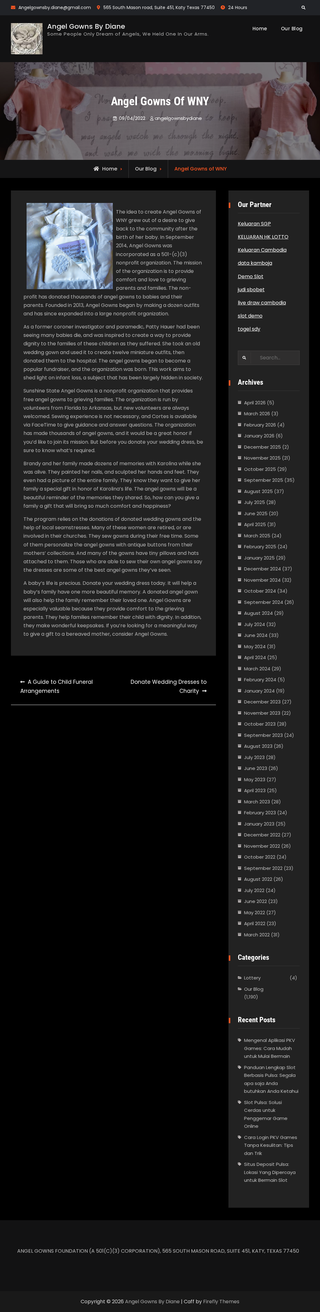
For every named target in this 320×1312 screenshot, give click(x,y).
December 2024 (262, 568)
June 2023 (255, 768)
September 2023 (263, 735)
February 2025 (260, 546)
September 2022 (263, 868)
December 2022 (262, 834)
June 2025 (256, 513)
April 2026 (255, 402)
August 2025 (258, 491)
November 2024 (262, 580)
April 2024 (255, 657)
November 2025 (262, 458)
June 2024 (256, 635)
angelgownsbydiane (178, 118)
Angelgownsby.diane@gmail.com (54, 7)
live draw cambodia (262, 302)
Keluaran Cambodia (262, 250)
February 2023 (260, 812)
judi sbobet (251, 289)
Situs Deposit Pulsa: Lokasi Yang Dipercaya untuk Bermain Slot (270, 1172)
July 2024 (254, 624)
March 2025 (257, 535)
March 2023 (257, 801)
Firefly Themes (221, 1301)
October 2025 (260, 469)
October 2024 (260, 591)
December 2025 (262, 447)
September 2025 (263, 480)
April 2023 (255, 790)
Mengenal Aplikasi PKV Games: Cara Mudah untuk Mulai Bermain (269, 1048)
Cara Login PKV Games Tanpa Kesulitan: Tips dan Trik (270, 1145)
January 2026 (259, 435)
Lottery (252, 977)
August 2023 (258, 746)
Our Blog (292, 28)
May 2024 (255, 646)
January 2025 (259, 558)
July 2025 (254, 502)
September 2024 (263, 602)
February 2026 (260, 425)
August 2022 (258, 879)
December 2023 (262, 701)
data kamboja (255, 263)
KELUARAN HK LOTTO (263, 236)
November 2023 (262, 713)
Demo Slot (250, 276)
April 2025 (255, 524)
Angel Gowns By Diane (86, 26)
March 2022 (257, 934)
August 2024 (258, 613)
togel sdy (249, 329)
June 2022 (255, 901)
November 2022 (262, 846)
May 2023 (254, 779)
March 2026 (257, 413)
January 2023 (259, 824)
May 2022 (254, 912)
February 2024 (260, 679)
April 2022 (254, 923)
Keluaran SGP (254, 223)
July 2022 (254, 890)
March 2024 (257, 668)
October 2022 (259, 857)
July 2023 (254, 757)
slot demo (250, 315)
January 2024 (259, 691)
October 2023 (260, 724)
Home (259, 28)
